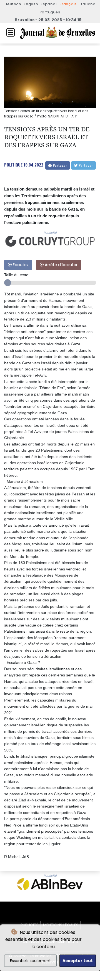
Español (49, 4)
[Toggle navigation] (10, 32)
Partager (59, 165)
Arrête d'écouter (61, 265)
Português (49, 12)
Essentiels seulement (30, 960)
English (31, 4)
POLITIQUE (13, 165)
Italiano (87, 4)
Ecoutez (20, 265)
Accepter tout (77, 960)
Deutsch (12, 4)
